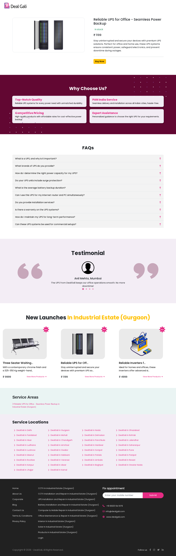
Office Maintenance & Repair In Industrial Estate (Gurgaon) (67, 515)
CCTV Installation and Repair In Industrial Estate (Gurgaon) (67, 493)
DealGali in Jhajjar (24, 469)
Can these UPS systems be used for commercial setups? (45, 224)
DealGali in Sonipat (93, 450)
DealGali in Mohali (59, 435)
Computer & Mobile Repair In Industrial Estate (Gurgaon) (66, 510)
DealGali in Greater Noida (130, 465)
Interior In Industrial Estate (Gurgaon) (56, 521)
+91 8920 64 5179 (114, 505)
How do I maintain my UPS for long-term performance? (45, 217)
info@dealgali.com (115, 511)
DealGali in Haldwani (60, 455)
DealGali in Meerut (25, 455)
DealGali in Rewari (127, 460)
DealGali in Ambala (94, 460)
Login (40, 537)
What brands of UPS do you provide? (34, 165)
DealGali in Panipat (127, 455)
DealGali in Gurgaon (60, 430)
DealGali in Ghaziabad (129, 430)
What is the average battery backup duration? (40, 187)
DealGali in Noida (93, 430)
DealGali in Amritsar (60, 445)
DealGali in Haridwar (94, 445)
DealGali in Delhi (24, 430)
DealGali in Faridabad (26, 435)
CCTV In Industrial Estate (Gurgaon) (56, 488)
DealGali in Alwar (58, 465)
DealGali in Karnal (59, 469)
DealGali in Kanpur (25, 465)
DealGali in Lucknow (25, 450)
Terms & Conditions (22, 515)
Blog (14, 504)
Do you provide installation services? (34, 202)
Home (15, 488)
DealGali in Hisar (24, 440)
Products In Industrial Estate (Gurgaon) (57, 532)
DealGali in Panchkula (95, 440)
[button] (83, 289)
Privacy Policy (19, 521)
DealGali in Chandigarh (61, 440)
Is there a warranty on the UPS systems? (37, 209)
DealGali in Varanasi (60, 460)
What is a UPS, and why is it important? (36, 158)
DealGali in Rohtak (127, 435)
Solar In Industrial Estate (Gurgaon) (55, 526)
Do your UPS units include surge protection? (38, 180)
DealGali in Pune (126, 450)
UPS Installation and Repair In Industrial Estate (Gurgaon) (66, 499)
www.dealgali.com (115, 516)
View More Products (36, 376)
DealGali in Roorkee (25, 460)
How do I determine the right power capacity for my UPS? (46, 173)
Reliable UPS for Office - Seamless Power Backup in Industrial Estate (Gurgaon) (36, 405)
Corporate (17, 499)
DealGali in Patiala (93, 455)
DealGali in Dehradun (95, 435)
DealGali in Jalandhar (129, 440)
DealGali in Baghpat (94, 465)
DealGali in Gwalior (59, 450)
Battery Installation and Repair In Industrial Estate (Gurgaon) (68, 504)
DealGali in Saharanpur (129, 445)
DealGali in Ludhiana (26, 445)
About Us (17, 493)
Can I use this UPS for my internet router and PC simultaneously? (50, 195)
